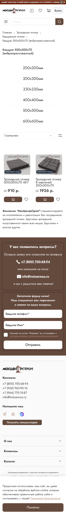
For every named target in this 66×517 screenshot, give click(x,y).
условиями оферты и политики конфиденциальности (34, 336)
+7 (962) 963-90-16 (15, 388)
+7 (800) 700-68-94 (35, 262)
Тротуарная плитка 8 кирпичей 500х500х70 (48, 182)
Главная (7, 32)
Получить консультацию (22, 422)
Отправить (33, 344)
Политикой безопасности (45, 498)
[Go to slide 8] (26, 173)
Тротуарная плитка (27, 32)
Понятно (33, 507)
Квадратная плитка (14, 36)
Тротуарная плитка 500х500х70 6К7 (16, 181)
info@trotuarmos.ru (35, 276)
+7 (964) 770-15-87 (15, 392)
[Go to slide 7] (23, 173)
